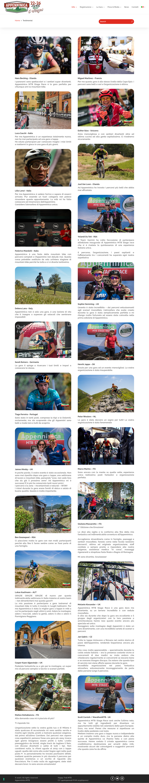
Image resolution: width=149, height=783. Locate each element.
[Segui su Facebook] (113, 778)
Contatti (135, 7)
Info (73, 7)
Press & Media (113, 7)
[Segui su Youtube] (117, 778)
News (126, 7)
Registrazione (85, 7)
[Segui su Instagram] (122, 778)
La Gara (99, 7)
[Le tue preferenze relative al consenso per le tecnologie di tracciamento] (4, 779)
